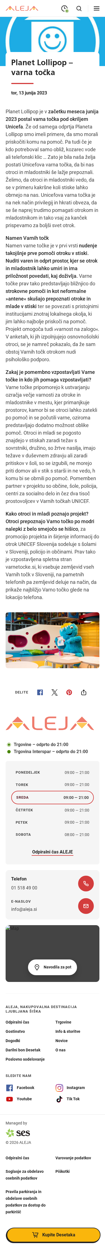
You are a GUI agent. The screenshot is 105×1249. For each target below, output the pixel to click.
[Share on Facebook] (40, 692)
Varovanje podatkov (73, 1158)
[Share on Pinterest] (69, 692)
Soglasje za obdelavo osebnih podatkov (25, 1174)
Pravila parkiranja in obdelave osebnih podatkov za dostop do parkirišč (26, 1201)
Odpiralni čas (17, 1158)
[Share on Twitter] (54, 692)
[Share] (84, 692)
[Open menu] (96, 8)
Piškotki (62, 1171)
